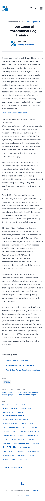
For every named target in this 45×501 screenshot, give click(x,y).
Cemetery (34, 427)
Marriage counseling (21, 443)
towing (32, 455)
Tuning (5, 459)
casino (32, 423)
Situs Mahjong (8, 455)
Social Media (22, 455)
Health (5, 439)
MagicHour (7, 443)
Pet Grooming (25, 448)
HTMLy (35, 490)
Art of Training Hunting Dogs (8, 393)
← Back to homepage (12, 467)
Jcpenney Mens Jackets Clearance (20, 365)
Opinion (7, 382)
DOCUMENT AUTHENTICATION (29, 431)
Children (6, 431)
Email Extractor (9, 435)
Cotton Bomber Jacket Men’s (17, 361)
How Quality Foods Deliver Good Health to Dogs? (28, 393)
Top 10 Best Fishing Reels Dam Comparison (23, 370)
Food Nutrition (32, 435)
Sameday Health (33, 451)
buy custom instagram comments (15, 420)
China (14, 431)
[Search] (31, 8)
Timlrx (26, 495)
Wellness (23, 459)
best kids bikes (26, 408)
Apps (23, 404)
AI (3, 404)
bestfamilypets (8, 412)
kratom (31, 439)
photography (7, 451)
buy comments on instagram (13, 416)
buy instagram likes (10, 423)
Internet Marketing (18, 439)
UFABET (14, 459)
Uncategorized (33, 21)
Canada (23, 423)
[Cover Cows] (6, 8)
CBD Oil (24, 427)
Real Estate (20, 451)
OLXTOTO (36, 443)
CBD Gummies (14, 427)
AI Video (9, 404)
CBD (4, 427)
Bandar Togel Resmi (10, 408)
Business (21, 412)
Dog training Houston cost (14, 113)
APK (17, 404)
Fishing (20, 435)
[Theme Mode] (35, 8)
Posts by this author (25, 45)
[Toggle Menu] (41, 8)
